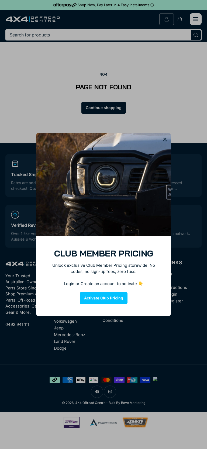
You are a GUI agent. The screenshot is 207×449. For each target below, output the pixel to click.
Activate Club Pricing (103, 298)
